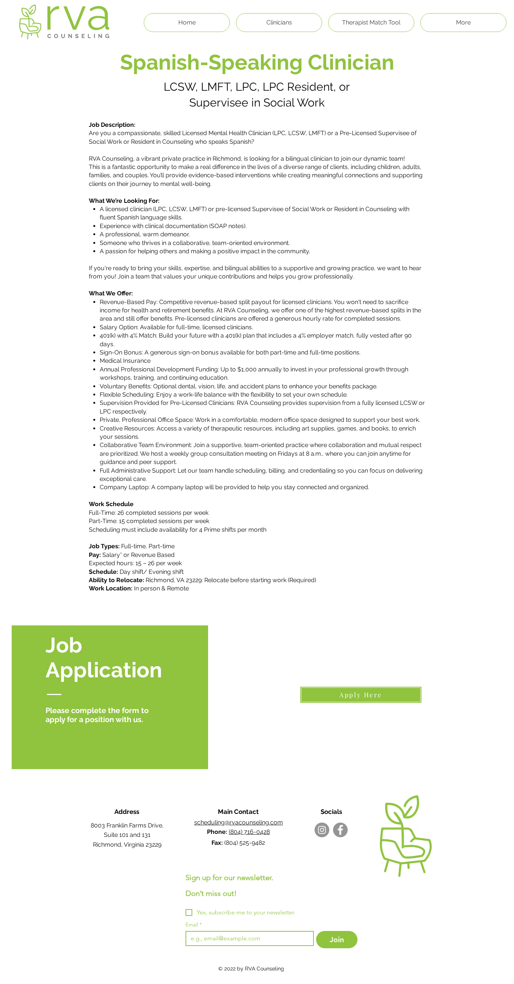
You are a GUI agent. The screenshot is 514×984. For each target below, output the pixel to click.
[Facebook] (340, 830)
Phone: (218, 831)
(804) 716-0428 (249, 831)
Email (194, 925)
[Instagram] (322, 830)
